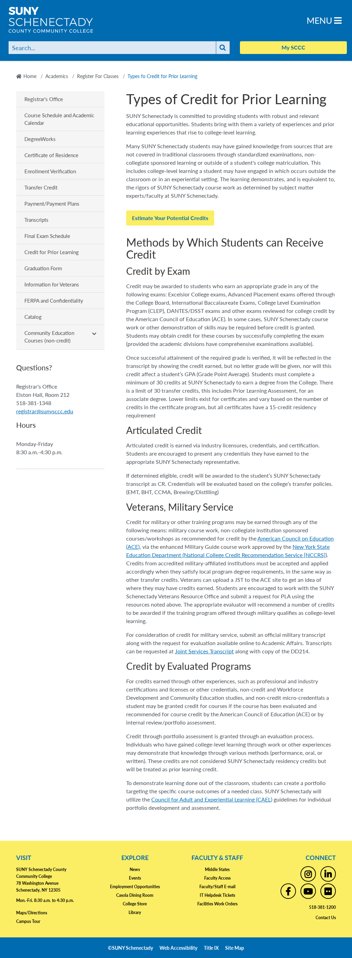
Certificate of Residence (51, 155)
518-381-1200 (322, 907)
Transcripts (36, 219)
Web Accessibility (178, 947)
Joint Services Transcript (204, 651)
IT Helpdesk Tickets (217, 895)
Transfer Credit (40, 187)
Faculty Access (217, 878)
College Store (135, 904)
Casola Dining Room (134, 895)
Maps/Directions (31, 913)
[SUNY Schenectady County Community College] (60, 20)
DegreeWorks (40, 138)
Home (29, 76)
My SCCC (293, 47)
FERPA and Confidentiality (53, 300)
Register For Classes (98, 76)
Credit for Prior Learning (51, 251)
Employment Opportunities (135, 887)
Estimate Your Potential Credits (170, 218)
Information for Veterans (51, 284)
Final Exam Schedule (47, 235)
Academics (56, 76)
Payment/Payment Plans (51, 203)
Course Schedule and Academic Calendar (59, 118)
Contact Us (326, 918)
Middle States (217, 869)
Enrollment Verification (50, 171)
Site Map (234, 947)
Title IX (211, 947)
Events (135, 878)
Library (135, 912)
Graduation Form (43, 268)
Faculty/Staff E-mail (217, 887)
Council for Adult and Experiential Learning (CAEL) (211, 799)
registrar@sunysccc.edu (44, 411)
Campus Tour (28, 921)
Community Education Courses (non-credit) (49, 336)
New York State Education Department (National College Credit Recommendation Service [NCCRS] (228, 551)
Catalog (33, 316)
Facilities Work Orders (217, 904)
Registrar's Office (43, 98)
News (135, 869)
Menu (320, 20)
